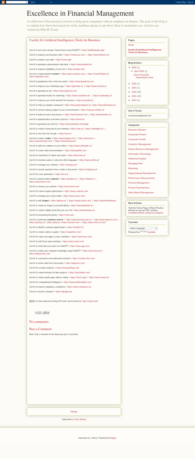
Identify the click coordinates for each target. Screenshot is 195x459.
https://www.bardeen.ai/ (101, 114)
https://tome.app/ (63, 60)
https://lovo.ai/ (62, 174)
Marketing (133, 168)
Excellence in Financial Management (80, 13)
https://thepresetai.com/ (39, 254)
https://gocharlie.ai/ (74, 86)
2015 (134, 96)
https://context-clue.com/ (84, 258)
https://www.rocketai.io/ (96, 86)
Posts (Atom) (80, 419)
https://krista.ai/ (77, 119)
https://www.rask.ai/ (76, 155)
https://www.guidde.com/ (76, 150)
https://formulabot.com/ (79, 272)
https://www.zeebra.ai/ (89, 160)
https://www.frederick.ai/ (98, 55)
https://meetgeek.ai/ (94, 129)
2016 (134, 92)
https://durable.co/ (69, 179)
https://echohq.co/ (37, 222)
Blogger (112, 438)
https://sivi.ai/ (65, 133)
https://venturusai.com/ (75, 55)
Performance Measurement (141, 178)
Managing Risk (135, 163)
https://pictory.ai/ (86, 138)
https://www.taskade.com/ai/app (74, 124)
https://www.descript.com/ (40, 141)
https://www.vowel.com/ (73, 241)
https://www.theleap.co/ (84, 210)
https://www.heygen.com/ (64, 138)
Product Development (138, 187)
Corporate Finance (137, 134)
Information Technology (139, 154)
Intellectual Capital (137, 158)
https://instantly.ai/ (85, 100)
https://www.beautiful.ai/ (81, 64)
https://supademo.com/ (71, 232)
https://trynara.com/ (71, 222)
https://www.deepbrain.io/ (82, 205)
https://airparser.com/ (75, 263)
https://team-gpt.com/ (80, 246)
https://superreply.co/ (102, 95)
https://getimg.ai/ (58, 200)
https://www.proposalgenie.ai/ (78, 105)
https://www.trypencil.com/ (65, 91)
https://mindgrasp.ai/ (88, 169)
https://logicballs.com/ (39, 76)
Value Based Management (141, 192)
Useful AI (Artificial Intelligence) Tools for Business (144, 51)
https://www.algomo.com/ (105, 219)
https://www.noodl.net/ (99, 277)
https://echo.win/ (66, 215)
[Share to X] (42, 312)
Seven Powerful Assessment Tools (143, 76)
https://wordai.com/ (76, 69)
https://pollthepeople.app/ (93, 50)
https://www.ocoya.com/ (74, 196)
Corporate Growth (137, 139)
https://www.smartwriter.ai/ (78, 95)
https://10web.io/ (87, 179)
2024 (134, 88)
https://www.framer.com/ (40, 182)
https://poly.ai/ (54, 222)
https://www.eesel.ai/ (92, 251)
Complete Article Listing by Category (145, 212)
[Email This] (36, 312)
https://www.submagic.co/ (80, 146)
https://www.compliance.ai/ (79, 287)
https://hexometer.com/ (69, 186)
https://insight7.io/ (75, 227)
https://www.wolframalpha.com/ (77, 282)
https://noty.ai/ (77, 129)
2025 (134, 83)
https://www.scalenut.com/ (76, 191)
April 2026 (139, 71)
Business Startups (137, 129)
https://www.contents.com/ (73, 74)
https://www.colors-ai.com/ (94, 222)
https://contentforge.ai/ (98, 74)
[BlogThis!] (39, 312)
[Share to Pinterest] (48, 312)
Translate (150, 232)
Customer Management (139, 144)
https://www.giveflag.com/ (68, 268)
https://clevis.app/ (78, 277)
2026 (134, 67)
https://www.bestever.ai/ (65, 141)
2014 (134, 100)
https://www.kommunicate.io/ (79, 219)
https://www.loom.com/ (82, 237)
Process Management (138, 183)
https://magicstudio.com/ (80, 200)
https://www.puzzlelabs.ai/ (92, 110)
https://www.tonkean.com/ (76, 114)
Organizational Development (142, 173)
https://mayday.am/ (68, 165)
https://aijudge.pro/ (64, 291)
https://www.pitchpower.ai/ (104, 105)
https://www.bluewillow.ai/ (105, 200)
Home (74, 411)
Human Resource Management (143, 149)
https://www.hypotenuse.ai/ (82, 81)
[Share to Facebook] (45, 312)
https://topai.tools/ (90, 301)
